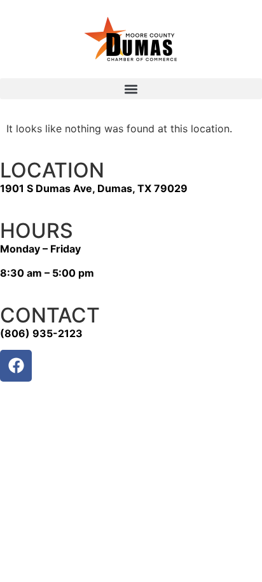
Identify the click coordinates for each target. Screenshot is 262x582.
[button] (131, 88)
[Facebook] (16, 366)
